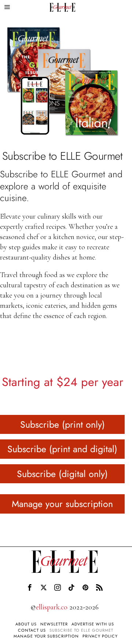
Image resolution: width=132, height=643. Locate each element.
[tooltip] (30, 587)
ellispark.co (51, 607)
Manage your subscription (62, 503)
